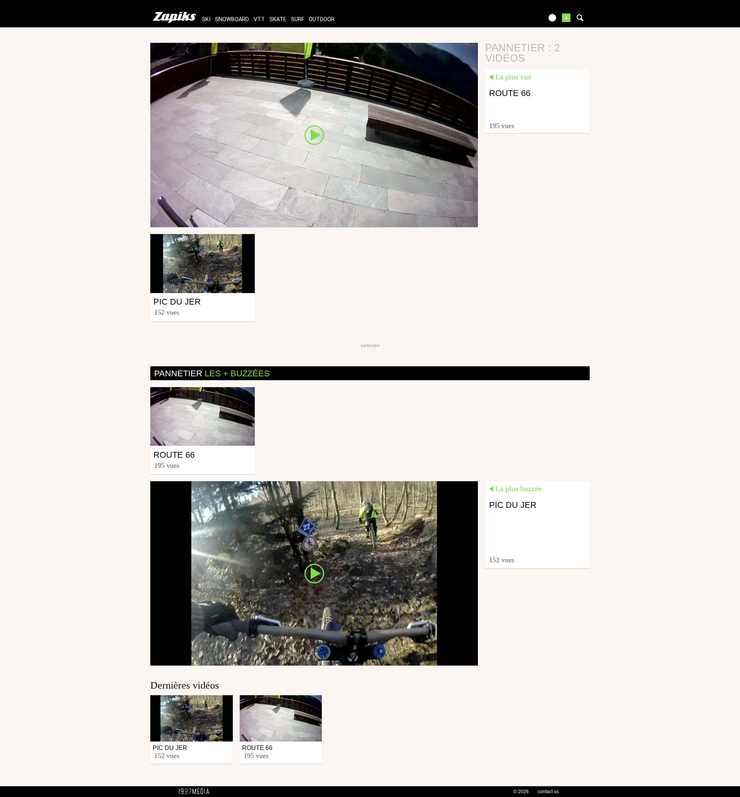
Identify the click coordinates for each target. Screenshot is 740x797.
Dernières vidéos (184, 685)
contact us (548, 791)
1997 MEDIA (196, 791)
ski (206, 19)
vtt (259, 19)
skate (277, 19)
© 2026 (521, 791)
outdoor (322, 19)
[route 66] (314, 134)
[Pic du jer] (314, 573)
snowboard (232, 19)
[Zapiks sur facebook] (521, 20)
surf (297, 19)
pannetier (212, 373)
